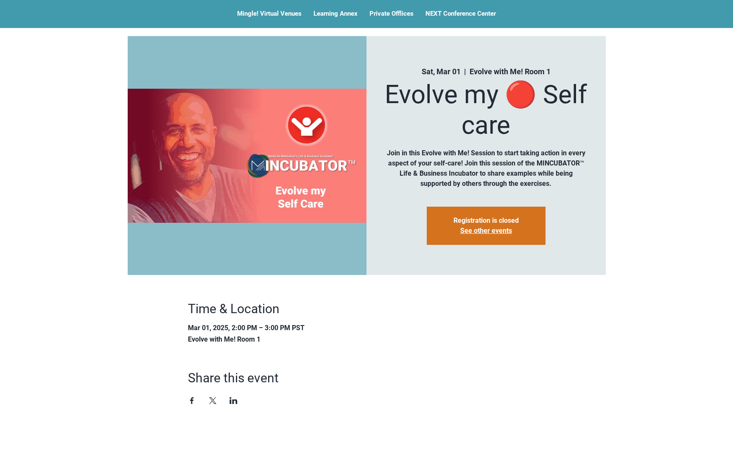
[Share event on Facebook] (192, 400)
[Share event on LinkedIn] (233, 400)
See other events (486, 231)
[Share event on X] (213, 400)
